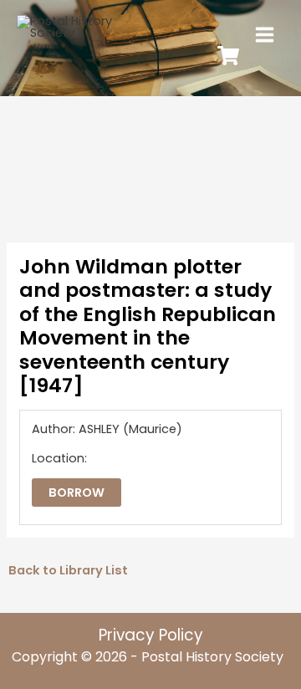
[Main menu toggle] (264, 34)
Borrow (76, 492)
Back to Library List (68, 570)
